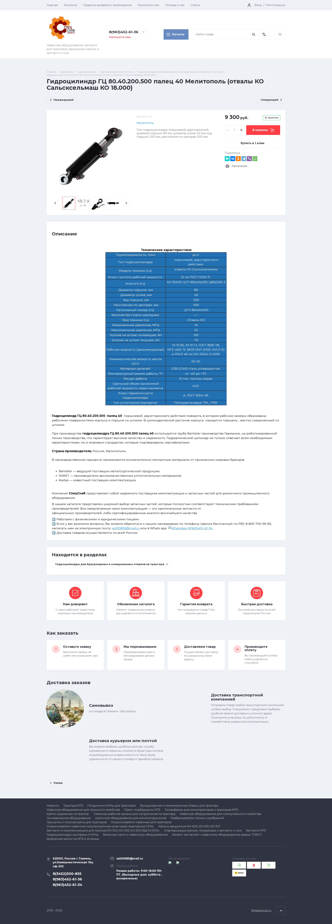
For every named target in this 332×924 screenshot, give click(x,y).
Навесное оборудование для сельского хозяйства (83, 809)
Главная (52, 5)
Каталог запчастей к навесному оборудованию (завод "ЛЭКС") (217, 834)
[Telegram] (243, 158)
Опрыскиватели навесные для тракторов (141, 822)
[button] (264, 34)
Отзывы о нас (175, 5)
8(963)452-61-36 (123, 32)
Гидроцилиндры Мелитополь (117, 71)
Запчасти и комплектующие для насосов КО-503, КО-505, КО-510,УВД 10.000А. (103, 830)
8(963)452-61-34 (200, 528)
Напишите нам (148, 5)
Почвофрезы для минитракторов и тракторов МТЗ (201, 809)
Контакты (70, 5)
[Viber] (249, 158)
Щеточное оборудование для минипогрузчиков (130, 818)
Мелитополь (145, 123)
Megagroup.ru (261, 910)
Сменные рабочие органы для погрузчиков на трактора (134, 814)
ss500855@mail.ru (126, 528)
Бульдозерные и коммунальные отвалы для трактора (179, 805)
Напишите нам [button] (120, 37)
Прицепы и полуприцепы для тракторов (77, 822)
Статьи (195, 5)
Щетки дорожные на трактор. (68, 814)
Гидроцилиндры (86, 71)
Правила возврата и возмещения (107, 5)
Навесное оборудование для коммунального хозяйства (220, 814)
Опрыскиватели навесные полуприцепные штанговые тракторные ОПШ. (100, 826)
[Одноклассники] (238, 158)
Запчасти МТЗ (256, 830)
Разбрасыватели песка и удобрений (197, 818)
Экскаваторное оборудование (69, 818)
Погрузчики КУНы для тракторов (111, 805)
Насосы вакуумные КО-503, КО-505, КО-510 (189, 826)
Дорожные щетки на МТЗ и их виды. (73, 838)
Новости (53, 805)
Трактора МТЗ (73, 805)
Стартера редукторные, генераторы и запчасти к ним (203, 830)
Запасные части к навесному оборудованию (135, 834)
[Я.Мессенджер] (227, 158)
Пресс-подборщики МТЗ (142, 809)
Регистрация (275, 5)
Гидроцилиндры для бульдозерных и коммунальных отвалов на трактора (180, 71)
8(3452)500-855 (67, 874)
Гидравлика (66, 71)
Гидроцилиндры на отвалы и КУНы (73, 834)
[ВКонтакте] (232, 158)
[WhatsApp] (254, 158)
